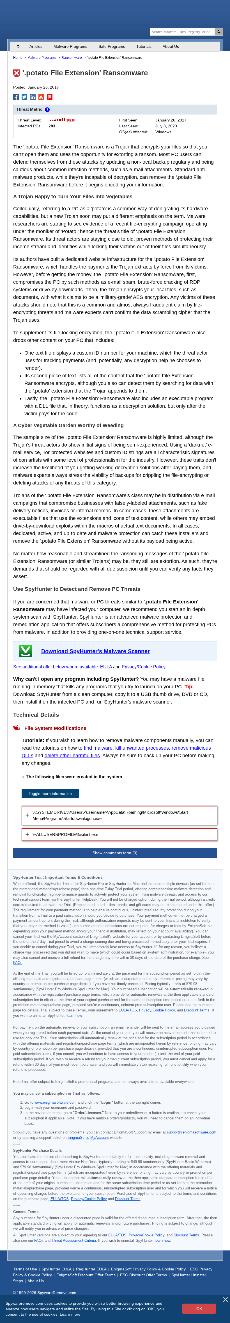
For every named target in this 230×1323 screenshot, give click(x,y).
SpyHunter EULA (57, 1269)
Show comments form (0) (115, 853)
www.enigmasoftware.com (55, 1103)
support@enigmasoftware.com (191, 1132)
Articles (35, 46)
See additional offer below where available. (56, 666)
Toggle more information (50, 793)
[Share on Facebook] (16, 97)
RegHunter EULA (91, 1269)
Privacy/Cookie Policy (143, 666)
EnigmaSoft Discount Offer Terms (86, 1275)
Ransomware (71, 58)
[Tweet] (24, 97)
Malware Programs (70, 46)
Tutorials (143, 46)
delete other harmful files (72, 755)
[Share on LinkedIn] (33, 97)
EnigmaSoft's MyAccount (88, 1138)
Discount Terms (197, 1010)
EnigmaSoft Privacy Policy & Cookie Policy (148, 1269)
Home (21, 46)
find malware (98, 748)
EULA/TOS (128, 1010)
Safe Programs (111, 46)
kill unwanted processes (142, 748)
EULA (106, 666)
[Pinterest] (49, 97)
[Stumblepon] (41, 97)
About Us (171, 46)
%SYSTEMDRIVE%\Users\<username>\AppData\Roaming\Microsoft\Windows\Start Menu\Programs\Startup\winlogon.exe (110, 815)
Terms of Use (25, 1269)
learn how (74, 1016)
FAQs (17, 963)
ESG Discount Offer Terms (143, 1275)
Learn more (70, 1314)
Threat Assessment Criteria (74, 1241)
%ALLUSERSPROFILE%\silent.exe (65, 834)
